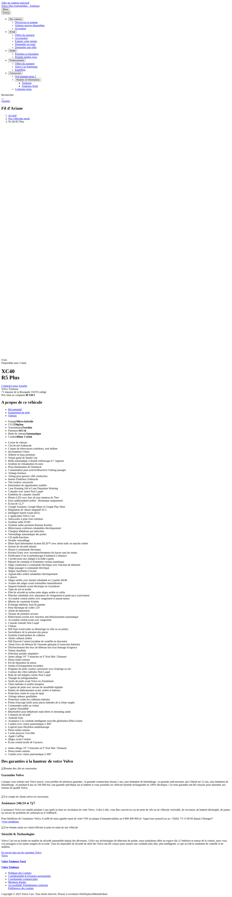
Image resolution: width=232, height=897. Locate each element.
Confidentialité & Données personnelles (29, 876)
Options (12, 415)
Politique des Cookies (19, 873)
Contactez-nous (23, 89)
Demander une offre (26, 47)
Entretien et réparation (27, 54)
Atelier (13, 50)
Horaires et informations (28, 80)
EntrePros (20, 69)
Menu (5, 9)
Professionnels (17, 60)
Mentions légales (17, 882)
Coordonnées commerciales (23, 879)
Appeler (5, 101)
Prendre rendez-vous (26, 57)
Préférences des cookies (21, 888)
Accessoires (21, 38)
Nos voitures (16, 19)
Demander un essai (25, 44)
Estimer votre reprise (26, 41)
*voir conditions (10, 821)
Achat (12, 32)
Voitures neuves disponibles (30, 25)
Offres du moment (24, 35)
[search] (2, 98)
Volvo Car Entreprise (26, 66)
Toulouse (27, 83)
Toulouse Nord (30, 86)
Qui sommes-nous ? (25, 76)
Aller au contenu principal (15, 2)
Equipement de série (19, 412)
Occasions (20, 28)
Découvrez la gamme (26, 22)
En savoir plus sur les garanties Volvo (21, 852)
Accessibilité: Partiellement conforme (28, 885)
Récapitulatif (15, 409)
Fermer (6, 13)
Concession (15, 73)
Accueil (12, 115)
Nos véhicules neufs (19, 118)
